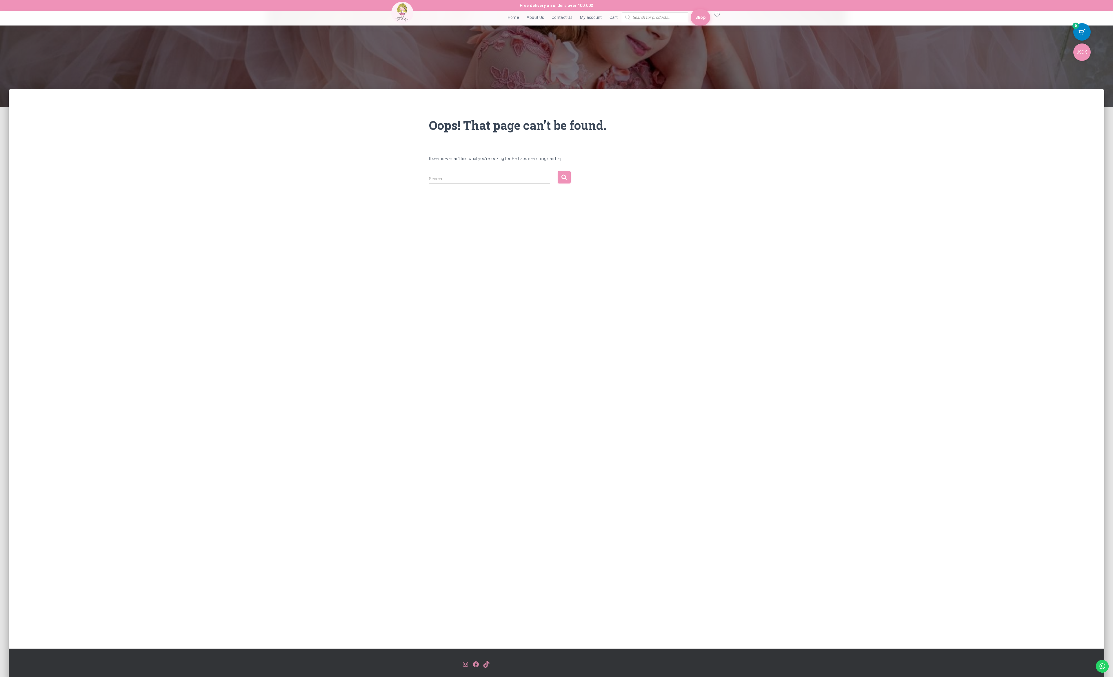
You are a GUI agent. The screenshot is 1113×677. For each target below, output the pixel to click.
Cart (614, 17)
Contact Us (562, 17)
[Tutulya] (402, 17)
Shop (700, 17)
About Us (535, 17)
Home (513, 17)
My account (591, 17)
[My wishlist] (716, 17)
